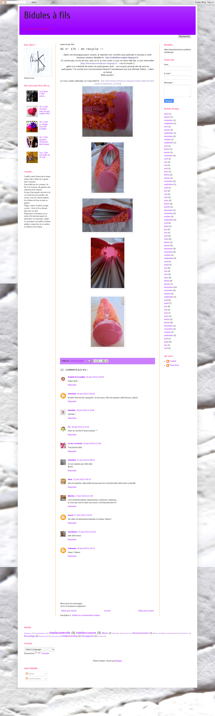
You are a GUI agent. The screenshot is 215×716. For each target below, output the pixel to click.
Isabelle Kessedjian (76, 377)
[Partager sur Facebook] (103, 361)
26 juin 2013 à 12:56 (92, 443)
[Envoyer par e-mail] (94, 361)
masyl (70, 515)
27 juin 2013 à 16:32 (83, 515)
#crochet (126, 633)
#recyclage (29, 636)
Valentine (72, 460)
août (166, 159)
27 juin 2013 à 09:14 (82, 479)
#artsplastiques (40, 633)
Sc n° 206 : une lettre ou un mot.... (44, 155)
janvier (167, 117)
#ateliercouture (86, 632)
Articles (31, 674)
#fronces (164, 633)
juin (165, 162)
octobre (167, 139)
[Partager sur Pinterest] (106, 361)
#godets (174, 633)
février (167, 149)
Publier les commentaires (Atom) (86, 615)
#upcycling (55, 636)
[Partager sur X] (100, 361)
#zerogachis (88, 636)
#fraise (155, 633)
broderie (101, 636)
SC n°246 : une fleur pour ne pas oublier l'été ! (44, 110)
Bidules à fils (47, 15)
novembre (168, 120)
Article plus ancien (146, 611)
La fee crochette (75, 443)
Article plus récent (68, 611)
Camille (173, 361)
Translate (45, 653)
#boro (105, 633)
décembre (168, 136)
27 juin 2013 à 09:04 (86, 460)
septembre (168, 123)
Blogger (118, 661)
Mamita (71, 496)
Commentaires (34, 679)
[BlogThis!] (97, 361)
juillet (166, 226)
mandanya (72, 532)
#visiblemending (69, 636)
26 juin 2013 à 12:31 (80, 427)
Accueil (107, 611)
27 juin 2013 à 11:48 (84, 496)
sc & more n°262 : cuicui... (43, 93)
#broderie (115, 633)
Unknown (72, 394)
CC (69, 427)
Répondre (72, 385)
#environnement (140, 633)
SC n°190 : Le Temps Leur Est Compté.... (44, 125)
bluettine (72, 410)
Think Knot (174, 365)
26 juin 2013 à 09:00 (95, 377)
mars (166, 114)
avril (166, 127)
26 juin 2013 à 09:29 (86, 394)
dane (70, 479)
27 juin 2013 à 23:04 (87, 532)
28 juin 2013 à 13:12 (86, 548)
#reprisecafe (43, 636)
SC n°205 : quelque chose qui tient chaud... (44, 140)
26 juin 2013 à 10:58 (85, 410)
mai (165, 165)
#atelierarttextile (59, 632)
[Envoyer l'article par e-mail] (90, 361)
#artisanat (27, 633)
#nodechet (184, 633)
